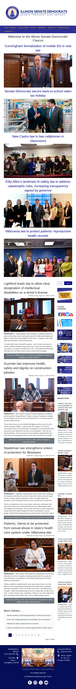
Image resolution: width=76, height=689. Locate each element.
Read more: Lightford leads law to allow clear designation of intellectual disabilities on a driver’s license (29, 356)
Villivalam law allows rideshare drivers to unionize (22, 623)
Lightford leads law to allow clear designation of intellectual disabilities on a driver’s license (27, 288)
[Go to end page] (44, 634)
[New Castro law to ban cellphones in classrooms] (38, 161)
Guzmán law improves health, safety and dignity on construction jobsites (27, 368)
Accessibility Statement (38, 673)
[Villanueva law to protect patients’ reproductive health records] (38, 258)
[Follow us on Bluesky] (67, 314)
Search (68, 283)
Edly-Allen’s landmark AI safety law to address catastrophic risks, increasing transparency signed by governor (38, 186)
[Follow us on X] (41, 681)
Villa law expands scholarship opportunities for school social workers (28, 615)
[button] (13, 27)
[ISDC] (37, 13)
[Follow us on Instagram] (64, 314)
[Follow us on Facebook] (60, 314)
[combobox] (60, 283)
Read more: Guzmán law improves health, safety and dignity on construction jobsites (29, 441)
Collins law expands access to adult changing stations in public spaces (29, 628)
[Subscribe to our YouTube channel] (71, 314)
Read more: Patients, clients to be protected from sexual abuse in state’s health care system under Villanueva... (29, 601)
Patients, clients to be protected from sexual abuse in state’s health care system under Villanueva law (28, 528)
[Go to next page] (41, 634)
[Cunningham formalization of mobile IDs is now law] (38, 70)
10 (38, 635)
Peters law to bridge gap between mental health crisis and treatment (28, 619)
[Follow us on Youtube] (46, 681)
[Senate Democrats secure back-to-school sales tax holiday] (38, 115)
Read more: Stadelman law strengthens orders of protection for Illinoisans (29, 517)
